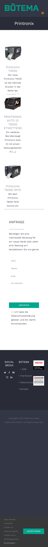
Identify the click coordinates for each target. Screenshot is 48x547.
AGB (24, 369)
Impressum (24, 375)
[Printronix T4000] (13, 54)
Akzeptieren (33, 531)
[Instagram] (7, 377)
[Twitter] (5, 372)
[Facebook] (9, 372)
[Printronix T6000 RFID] (13, 173)
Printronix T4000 (12, 50)
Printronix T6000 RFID (12, 169)
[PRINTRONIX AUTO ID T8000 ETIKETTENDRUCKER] (13, 103)
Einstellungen (9, 543)
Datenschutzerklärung (24, 382)
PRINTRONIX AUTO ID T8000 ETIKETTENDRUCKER (12, 97)
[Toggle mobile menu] (42, 13)
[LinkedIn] (11, 377)
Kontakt (24, 389)
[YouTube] (13, 372)
